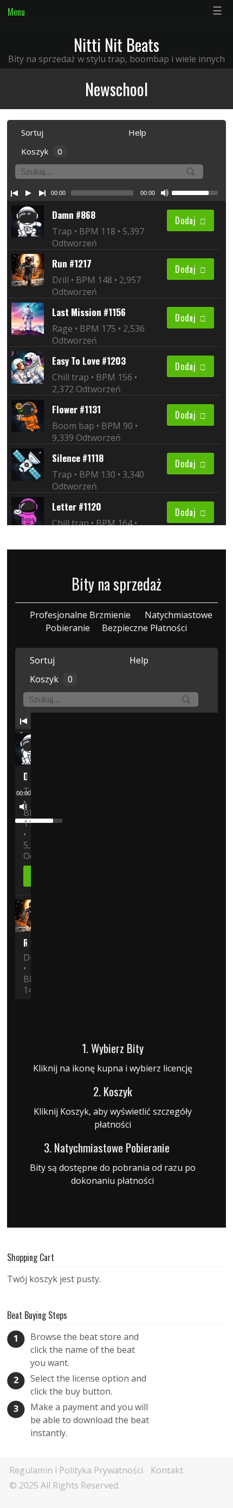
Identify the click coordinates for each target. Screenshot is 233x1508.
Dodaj (185, 220)
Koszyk (40, 151)
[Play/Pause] (28, 193)
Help (136, 132)
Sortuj (31, 132)
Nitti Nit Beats (116, 44)
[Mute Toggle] (164, 193)
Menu (16, 11)
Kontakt (167, 1470)
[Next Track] (42, 193)
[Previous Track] (14, 193)
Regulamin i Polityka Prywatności (76, 1470)
